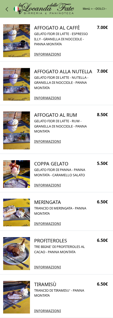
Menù (86, 8)
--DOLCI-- (100, 8)
